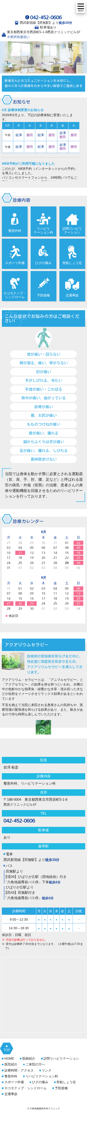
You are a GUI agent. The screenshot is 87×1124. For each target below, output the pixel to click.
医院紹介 (10, 1064)
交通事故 (72, 295)
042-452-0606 (46, 17)
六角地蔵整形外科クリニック (43, 748)
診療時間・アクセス (19, 1070)
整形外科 (14, 231)
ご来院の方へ (35, 1064)
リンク (47, 1070)
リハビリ (42, 1076)
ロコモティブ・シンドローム (14, 295)
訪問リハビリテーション (72, 230)
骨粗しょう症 (72, 263)
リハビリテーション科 (43, 230)
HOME (9, 1058)
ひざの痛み (43, 263)
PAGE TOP (6, 1048)
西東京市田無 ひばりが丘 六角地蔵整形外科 (38, 8)
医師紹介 (28, 1058)
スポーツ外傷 (15, 263)
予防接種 (43, 295)
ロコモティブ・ (25, 1088)
